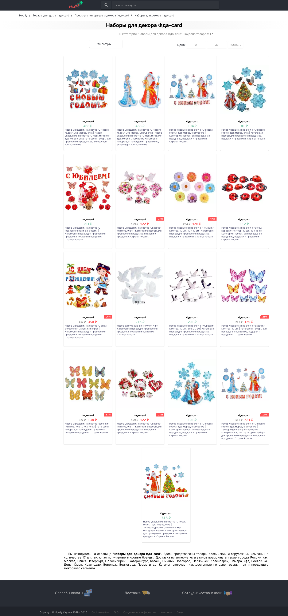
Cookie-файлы (100, 612)
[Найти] (106, 5)
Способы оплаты (69, 593)
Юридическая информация (139, 612)
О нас (180, 612)
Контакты (166, 612)
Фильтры (104, 44)
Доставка (133, 593)
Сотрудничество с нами (202, 593)
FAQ (116, 612)
